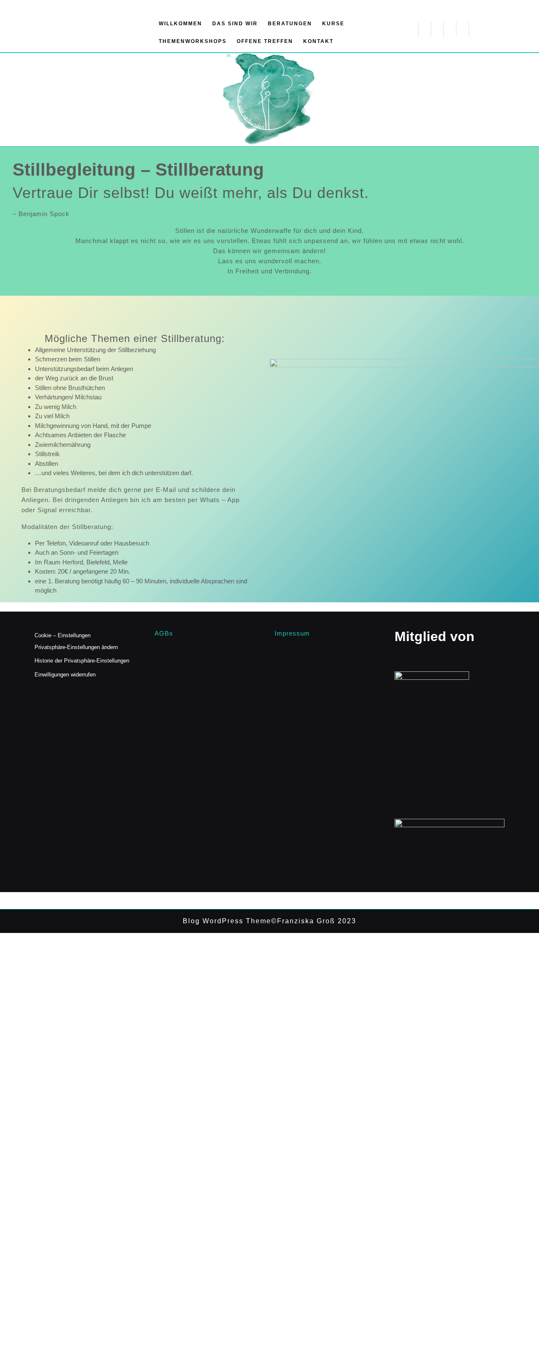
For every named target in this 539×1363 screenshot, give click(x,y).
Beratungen (290, 24)
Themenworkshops (193, 41)
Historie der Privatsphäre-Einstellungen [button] (82, 660)
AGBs (164, 633)
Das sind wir (235, 24)
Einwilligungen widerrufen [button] (65, 674)
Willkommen (180, 24)
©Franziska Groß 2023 (313, 921)
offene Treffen (265, 41)
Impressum (292, 633)
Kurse (333, 24)
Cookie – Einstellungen (63, 635)
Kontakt (318, 41)
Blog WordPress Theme (227, 921)
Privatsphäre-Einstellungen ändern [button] (76, 647)
